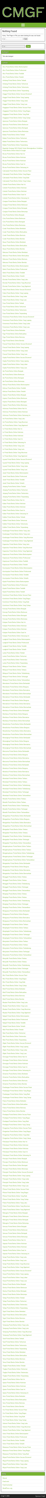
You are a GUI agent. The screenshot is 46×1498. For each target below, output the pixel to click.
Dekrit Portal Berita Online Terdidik (14, 273)
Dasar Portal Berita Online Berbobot (14, 242)
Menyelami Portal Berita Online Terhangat (16, 951)
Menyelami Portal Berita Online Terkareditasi (17, 955)
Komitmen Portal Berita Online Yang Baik (16, 602)
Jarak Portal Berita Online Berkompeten (15, 473)
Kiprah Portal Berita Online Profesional (15, 585)
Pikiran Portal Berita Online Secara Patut (16, 1189)
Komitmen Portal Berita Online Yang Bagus (16, 598)
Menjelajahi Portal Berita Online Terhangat (16, 934)
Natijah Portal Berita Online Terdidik (14, 1023)
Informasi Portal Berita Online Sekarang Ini (16, 415)
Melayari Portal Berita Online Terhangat (15, 676)
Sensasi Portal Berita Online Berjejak (15, 1226)
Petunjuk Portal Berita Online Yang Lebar (16, 1179)
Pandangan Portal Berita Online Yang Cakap (17, 1097)
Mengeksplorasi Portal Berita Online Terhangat (18, 856)
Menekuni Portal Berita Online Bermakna (16, 771)
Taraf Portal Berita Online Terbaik (13, 1338)
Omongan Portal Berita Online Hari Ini (15, 1057)
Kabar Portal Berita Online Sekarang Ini (15, 514)
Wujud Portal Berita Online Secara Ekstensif (17, 1457)
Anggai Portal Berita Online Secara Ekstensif (17, 94)
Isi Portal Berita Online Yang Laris (13, 449)
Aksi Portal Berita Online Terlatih (13, 77)
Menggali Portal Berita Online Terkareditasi (16, 890)
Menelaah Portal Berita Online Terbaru (15, 778)
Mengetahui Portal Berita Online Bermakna (16, 870)
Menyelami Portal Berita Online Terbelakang (17, 948)
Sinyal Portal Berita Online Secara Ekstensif (17, 1271)
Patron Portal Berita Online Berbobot (14, 1101)
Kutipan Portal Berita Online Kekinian (15, 626)
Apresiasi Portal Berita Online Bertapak (15, 128)
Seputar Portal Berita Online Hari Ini (14, 1240)
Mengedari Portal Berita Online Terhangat (16, 839)
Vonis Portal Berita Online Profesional (15, 1437)
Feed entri (6, 1481)
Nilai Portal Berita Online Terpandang (14, 1040)
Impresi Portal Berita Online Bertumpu (15, 405)
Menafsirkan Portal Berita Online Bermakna (17, 731)
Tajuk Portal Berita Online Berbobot (14, 1311)
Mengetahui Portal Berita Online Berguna (16, 867)
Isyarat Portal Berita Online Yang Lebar (15, 466)
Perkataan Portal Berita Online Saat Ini (15, 1152)
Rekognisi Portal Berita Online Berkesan (16, 1216)
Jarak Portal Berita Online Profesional (15, 476)
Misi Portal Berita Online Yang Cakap (15, 985)
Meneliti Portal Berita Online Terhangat (15, 809)
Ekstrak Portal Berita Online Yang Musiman (17, 283)
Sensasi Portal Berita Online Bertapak (15, 1233)
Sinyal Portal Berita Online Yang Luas (15, 1281)
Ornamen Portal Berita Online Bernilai (15, 1084)
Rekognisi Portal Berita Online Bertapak (15, 1220)
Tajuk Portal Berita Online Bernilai (13, 1321)
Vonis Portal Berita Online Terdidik (14, 1440)
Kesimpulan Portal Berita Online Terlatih (15, 578)
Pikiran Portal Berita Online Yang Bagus (15, 1192)
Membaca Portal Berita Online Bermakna (16, 717)
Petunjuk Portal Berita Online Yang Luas (16, 1186)
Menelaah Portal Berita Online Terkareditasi (17, 795)
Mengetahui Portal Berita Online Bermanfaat (17, 873)
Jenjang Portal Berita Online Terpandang (16, 497)
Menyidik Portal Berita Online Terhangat (15, 968)
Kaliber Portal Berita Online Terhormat (15, 520)
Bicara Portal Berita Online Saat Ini (14, 164)
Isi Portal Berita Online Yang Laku (13, 446)
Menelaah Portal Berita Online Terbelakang (16, 785)
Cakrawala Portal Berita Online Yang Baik (16, 178)
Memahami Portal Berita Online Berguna (16, 687)
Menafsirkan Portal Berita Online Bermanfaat (17, 734)
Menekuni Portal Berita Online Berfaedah (16, 765)
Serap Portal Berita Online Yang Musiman (16, 1264)
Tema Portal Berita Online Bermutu (14, 1359)
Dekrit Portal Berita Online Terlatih (14, 276)
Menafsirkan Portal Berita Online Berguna (16, 727)
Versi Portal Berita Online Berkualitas (15, 1400)
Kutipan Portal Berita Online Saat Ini (14, 632)
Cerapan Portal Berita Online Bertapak (15, 208)
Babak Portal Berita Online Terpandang (15, 145)
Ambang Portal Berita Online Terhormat (15, 84)
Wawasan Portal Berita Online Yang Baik (16, 1454)
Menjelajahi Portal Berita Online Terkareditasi (17, 938)
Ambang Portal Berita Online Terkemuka (16, 87)
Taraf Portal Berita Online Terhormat (14, 1342)
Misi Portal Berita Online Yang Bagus (15, 979)
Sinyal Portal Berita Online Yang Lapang (15, 1274)
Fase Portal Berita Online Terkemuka (14, 310)
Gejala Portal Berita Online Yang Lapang (16, 361)
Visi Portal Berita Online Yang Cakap (14, 1420)
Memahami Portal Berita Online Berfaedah (16, 683)
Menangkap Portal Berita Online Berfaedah (16, 738)
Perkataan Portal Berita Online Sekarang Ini (17, 1155)
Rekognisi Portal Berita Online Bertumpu (16, 1223)
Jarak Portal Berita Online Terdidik (14, 480)
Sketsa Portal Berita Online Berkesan (15, 1287)
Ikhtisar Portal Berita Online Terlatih (14, 391)
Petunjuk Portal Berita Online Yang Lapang (16, 1175)
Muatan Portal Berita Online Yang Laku (15, 1002)
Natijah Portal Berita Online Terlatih (14, 1026)
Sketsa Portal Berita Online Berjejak (14, 1284)
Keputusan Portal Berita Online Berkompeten (17, 554)
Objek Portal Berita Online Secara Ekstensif (17, 1043)
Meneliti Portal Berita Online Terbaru (14, 799)
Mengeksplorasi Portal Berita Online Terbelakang (18, 853)
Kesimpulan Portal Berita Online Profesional (17, 571)
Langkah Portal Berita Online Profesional (16, 642)
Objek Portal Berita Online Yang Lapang (15, 1046)
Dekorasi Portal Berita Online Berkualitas (16, 256)
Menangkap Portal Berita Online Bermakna (16, 744)
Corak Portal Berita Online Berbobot (14, 228)
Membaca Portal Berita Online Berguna (15, 714)
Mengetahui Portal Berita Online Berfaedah (16, 863)
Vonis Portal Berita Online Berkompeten (15, 1433)
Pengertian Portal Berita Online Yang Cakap (17, 1138)
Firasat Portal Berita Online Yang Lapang (16, 347)
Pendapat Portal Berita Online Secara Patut (17, 1114)
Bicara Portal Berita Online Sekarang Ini (15, 167)
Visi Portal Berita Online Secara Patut (15, 1410)
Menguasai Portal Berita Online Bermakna (16, 917)
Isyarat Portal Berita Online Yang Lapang (16, 463)
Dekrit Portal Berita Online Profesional (15, 269)
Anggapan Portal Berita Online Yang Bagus (16, 111)
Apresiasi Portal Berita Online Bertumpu (15, 131)
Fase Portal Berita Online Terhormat (14, 307)
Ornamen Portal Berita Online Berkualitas (16, 1077)
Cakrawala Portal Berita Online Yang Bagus (17, 174)
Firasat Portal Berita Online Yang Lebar (15, 351)
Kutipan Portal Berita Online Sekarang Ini (16, 636)
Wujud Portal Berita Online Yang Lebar (15, 1464)
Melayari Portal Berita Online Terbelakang (16, 673)
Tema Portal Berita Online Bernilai (13, 1362)
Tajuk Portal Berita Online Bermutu (14, 1318)
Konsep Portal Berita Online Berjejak (14, 609)
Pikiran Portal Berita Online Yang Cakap (15, 1199)
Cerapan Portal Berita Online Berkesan (15, 205)
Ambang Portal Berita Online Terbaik (14, 80)
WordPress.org (7, 1488)
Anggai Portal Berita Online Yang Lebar (15, 101)
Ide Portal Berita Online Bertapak (13, 378)
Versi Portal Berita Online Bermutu (14, 1403)
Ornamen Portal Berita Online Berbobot (15, 1074)
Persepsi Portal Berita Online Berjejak (15, 1158)
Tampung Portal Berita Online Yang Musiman (17, 1332)
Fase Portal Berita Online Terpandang (15, 313)
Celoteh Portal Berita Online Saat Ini (14, 194)
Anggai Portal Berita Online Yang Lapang (16, 97)
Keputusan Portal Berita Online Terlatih (15, 564)
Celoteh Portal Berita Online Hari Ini (14, 184)
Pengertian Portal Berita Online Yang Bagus (17, 1131)
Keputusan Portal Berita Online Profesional (16, 558)
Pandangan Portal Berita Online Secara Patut (17, 1087)
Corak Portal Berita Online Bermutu (14, 235)
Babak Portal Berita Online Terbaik (14, 135)
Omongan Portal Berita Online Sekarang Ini (16, 1070)
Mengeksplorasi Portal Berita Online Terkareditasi (18, 860)
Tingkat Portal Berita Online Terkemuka (15, 1372)
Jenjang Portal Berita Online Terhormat (15, 490)
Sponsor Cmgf (40, 1496)
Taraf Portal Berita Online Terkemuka (14, 1345)
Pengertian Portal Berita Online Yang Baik (16, 1135)
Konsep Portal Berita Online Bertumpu (15, 619)
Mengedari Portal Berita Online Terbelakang (17, 836)
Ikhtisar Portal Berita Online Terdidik (14, 388)
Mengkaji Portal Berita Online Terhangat (15, 904)
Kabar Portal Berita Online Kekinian (14, 503)
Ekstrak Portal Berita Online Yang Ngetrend (17, 286)
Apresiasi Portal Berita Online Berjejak (15, 121)
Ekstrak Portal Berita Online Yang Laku (15, 279)
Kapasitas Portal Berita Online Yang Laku (16, 544)
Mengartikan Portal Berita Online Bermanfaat (17, 826)
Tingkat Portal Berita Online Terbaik (14, 1366)
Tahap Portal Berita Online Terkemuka (15, 1304)
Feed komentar (7, 1485)
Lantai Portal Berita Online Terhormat (14, 656)
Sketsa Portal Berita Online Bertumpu (15, 1294)
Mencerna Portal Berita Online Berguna (15, 755)
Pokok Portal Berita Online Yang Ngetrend (16, 1209)
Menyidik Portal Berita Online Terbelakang (16, 965)
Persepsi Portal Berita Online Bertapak (15, 1165)
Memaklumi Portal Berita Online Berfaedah (16, 697)
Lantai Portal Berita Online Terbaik (14, 653)
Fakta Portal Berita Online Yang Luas (15, 300)
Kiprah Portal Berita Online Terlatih (14, 592)
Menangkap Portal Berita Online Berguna (16, 741)
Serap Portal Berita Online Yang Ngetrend (16, 1267)
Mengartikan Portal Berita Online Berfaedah (17, 816)
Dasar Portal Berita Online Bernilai (14, 249)
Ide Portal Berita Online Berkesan (13, 374)
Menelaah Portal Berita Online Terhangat (16, 792)
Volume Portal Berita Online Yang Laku (15, 1423)
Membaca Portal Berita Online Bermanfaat (16, 721)
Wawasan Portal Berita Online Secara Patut (17, 1447)
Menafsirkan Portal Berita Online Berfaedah (17, 724)
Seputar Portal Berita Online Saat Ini (14, 1250)
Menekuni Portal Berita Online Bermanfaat (16, 775)
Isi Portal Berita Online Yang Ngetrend (15, 456)
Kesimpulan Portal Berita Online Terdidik (16, 575)
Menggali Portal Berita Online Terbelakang (16, 884)
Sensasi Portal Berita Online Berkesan (15, 1230)
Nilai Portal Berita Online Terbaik (13, 1029)
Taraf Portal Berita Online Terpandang (15, 1349)
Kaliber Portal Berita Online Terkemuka (15, 524)
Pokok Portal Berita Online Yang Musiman (16, 1206)
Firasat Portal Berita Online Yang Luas (15, 354)
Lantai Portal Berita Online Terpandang (15, 663)
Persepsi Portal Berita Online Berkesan (15, 1162)
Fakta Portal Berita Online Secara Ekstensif (17, 289)
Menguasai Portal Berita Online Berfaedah (16, 911)
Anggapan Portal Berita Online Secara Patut (17, 107)
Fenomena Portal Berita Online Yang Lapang (17, 320)
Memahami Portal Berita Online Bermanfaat (17, 693)
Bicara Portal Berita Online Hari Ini (14, 154)
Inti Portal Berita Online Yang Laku (14, 418)
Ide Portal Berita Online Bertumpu (13, 381)
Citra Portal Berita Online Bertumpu (14, 225)
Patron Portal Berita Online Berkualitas (15, 1104)
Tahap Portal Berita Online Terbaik (14, 1298)
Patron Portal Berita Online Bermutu (14, 1108)
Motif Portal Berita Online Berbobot (14, 989)
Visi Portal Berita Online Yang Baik (14, 1416)
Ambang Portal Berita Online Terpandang (16, 90)
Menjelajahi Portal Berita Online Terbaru (15, 924)
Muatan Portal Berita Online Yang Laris (15, 1006)
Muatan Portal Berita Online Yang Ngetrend (16, 1013)
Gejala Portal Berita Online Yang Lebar (15, 364)
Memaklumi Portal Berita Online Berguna (16, 700)
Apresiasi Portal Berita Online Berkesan (15, 124)
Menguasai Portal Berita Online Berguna (15, 914)
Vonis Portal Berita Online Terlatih (13, 1444)
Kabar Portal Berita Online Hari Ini (13, 500)
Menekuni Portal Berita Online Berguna (15, 768)
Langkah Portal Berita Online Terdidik (15, 646)
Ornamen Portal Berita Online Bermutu (15, 1080)
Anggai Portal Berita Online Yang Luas (15, 104)
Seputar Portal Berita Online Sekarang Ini (16, 1253)
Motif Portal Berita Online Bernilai (13, 999)
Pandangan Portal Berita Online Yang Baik (16, 1094)
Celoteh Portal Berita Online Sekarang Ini (16, 198)
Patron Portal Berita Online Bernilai (14, 1111)
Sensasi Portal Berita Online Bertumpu (15, 1237)
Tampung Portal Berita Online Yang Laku (16, 1325)
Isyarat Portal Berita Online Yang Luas (15, 469)
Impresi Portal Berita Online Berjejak (14, 395)
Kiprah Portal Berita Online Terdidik (14, 588)
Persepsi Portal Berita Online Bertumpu (15, 1169)
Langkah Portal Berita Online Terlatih (14, 649)
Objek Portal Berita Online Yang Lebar (15, 1050)
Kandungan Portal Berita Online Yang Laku (16, 531)
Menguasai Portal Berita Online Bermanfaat (17, 921)
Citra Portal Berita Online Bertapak (14, 222)
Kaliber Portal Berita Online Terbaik (14, 517)
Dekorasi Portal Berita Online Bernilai (15, 262)
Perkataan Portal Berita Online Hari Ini (15, 1142)
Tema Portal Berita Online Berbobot (14, 1352)
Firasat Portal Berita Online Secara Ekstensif (17, 344)
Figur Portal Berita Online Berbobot (14, 330)
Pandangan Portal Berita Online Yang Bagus (17, 1091)
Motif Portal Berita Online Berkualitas (15, 992)
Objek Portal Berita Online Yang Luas (15, 1053)
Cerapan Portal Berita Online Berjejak (15, 201)
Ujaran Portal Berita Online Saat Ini (14, 1389)
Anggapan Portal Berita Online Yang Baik (16, 114)
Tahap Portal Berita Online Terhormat (14, 1301)
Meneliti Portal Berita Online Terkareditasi (16, 812)
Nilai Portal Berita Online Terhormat (14, 1033)
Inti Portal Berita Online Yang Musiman (15, 422)
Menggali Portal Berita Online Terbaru (15, 877)
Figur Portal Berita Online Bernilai (13, 340)
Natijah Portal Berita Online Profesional (15, 1019)
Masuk (5, 1478)
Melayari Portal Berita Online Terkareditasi (16, 680)
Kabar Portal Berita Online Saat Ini (14, 510)
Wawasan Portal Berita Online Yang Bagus (16, 1450)
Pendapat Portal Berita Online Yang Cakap (16, 1125)
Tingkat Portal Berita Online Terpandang (15, 1376)
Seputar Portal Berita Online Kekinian (15, 1243)
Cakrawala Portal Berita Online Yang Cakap (17, 181)
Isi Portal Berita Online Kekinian (13, 432)
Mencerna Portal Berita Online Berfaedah (16, 751)
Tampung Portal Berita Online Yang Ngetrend (17, 1335)
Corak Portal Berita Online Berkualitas (15, 232)
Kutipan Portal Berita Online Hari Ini (14, 622)
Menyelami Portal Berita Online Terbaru (15, 941)
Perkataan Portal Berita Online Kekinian (15, 1145)
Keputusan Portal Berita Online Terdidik (15, 561)
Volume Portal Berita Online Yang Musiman (16, 1427)
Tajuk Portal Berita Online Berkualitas (15, 1315)
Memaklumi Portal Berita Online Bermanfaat (17, 707)
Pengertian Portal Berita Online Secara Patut (17, 1128)
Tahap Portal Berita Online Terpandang (15, 1308)
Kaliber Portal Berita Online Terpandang (15, 527)
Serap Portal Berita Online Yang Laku (15, 1257)
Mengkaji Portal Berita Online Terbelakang (16, 900)
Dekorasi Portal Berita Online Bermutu (15, 259)
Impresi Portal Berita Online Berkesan (15, 398)
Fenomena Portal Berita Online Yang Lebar (16, 323)
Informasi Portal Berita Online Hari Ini (15, 408)
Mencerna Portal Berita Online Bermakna (16, 758)
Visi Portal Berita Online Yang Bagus (14, 1413)
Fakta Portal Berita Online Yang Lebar (15, 296)
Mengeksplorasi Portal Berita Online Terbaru (17, 846)
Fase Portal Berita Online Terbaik (13, 303)
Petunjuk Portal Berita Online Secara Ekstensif (18, 1172)
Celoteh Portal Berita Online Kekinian (15, 188)
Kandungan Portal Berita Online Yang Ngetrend (18, 541)
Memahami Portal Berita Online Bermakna (16, 690)
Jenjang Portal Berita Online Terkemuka (15, 493)
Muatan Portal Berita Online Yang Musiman (16, 1009)
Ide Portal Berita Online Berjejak (13, 371)
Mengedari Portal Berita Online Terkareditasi (17, 843)
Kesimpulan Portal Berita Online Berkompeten (17, 568)
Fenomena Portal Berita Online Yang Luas (16, 327)
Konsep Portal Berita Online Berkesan (15, 612)
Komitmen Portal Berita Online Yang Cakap (16, 605)
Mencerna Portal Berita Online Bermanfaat (16, 761)
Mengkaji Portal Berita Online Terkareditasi (16, 907)
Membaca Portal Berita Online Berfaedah (16, 710)
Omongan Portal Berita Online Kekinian (15, 1060)
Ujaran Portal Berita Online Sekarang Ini (15, 1393)
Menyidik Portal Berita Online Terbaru (15, 958)
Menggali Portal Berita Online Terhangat (15, 887)
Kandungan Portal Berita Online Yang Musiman (18, 537)
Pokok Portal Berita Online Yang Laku (15, 1203)
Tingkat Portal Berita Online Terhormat (15, 1369)
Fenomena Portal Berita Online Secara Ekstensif (18, 317)
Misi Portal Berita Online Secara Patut (15, 975)
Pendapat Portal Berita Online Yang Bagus (16, 1118)
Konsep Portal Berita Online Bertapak (15, 615)
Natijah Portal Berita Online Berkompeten (16, 1016)
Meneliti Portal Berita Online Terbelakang (16, 805)
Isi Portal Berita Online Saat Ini (13, 439)
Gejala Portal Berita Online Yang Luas (15, 368)
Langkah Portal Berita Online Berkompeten (16, 639)
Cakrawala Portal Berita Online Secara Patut (17, 171)
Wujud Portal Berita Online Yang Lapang (15, 1461)
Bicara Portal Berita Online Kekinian (14, 157)
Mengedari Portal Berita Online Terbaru (15, 829)
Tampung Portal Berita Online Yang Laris (16, 1328)
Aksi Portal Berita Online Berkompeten (15, 67)
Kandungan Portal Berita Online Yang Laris (16, 534)
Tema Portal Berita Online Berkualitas (15, 1355)
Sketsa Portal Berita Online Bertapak (14, 1291)
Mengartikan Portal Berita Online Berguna (16, 819)
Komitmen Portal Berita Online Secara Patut (17, 595)
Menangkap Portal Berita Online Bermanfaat (17, 748)
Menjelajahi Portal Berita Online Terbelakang (17, 931)
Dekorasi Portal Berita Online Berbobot (15, 252)
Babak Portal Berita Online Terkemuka (15, 141)
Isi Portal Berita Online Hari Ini (12, 429)
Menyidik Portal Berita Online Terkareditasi (16, 972)
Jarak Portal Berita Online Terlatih (13, 483)
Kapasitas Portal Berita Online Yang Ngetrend (17, 551)
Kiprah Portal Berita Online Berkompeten (16, 581)
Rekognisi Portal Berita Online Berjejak (15, 1213)
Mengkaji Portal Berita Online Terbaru (15, 894)
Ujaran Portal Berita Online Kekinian (14, 1382)
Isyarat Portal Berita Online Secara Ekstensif (17, 459)
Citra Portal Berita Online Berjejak (13, 215)
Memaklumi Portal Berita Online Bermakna (16, 704)
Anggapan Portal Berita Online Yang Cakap (16, 118)
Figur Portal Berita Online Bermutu (14, 337)
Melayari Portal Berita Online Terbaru (14, 666)
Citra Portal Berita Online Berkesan (14, 218)
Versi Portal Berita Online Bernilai (13, 1406)
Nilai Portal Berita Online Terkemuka (14, 1036)
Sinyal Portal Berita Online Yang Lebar (15, 1277)
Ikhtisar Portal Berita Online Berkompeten (16, 385)
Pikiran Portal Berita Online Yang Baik (15, 1196)
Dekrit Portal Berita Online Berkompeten (15, 266)
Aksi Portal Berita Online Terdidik (13, 73)
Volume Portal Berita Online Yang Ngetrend (16, 1430)
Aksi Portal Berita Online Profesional (14, 70)
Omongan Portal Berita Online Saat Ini (15, 1067)
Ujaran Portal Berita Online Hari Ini (14, 1379)
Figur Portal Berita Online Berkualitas (15, 334)
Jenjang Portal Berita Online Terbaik (14, 486)
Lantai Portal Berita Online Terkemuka (15, 660)
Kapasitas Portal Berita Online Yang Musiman (17, 547)
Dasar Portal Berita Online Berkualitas (15, 245)
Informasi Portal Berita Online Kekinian (15, 412)
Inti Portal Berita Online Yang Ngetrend (15, 425)
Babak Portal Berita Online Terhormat (15, 138)
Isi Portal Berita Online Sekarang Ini (14, 442)
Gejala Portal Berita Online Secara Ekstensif (17, 357)
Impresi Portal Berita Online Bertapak (15, 402)
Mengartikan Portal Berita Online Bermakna (17, 822)
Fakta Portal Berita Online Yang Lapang (15, 293)
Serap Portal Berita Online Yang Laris (15, 1260)
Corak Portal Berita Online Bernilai (14, 239)
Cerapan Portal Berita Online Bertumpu (15, 211)
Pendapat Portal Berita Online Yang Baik (16, 1121)
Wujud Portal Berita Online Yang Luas (15, 1467)
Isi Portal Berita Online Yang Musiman (15, 452)
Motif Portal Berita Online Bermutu (14, 996)
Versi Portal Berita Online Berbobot (14, 1396)
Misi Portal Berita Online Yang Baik (14, 982)
